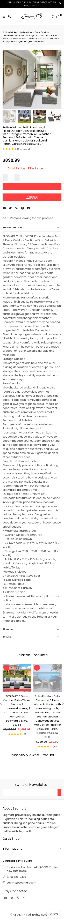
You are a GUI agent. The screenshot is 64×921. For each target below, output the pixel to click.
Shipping (8, 629)
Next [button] (57, 76)
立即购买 (32, 197)
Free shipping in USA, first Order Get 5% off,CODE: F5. (32, 4)
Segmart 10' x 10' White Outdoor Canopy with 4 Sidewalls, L (47, 700)
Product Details (12, 227)
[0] (57, 16)
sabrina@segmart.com (21, 882)
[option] (32, 79)
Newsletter (32, 785)
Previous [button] (6, 76)
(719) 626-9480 (16, 877)
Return (7, 636)
